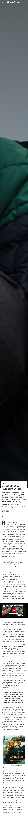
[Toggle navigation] (26, 2)
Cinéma (4, 483)
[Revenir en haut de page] (25, 810)
